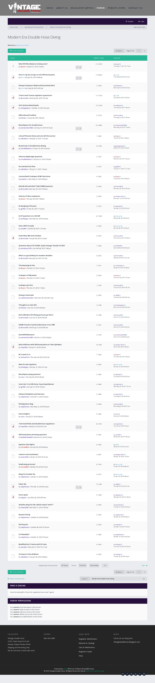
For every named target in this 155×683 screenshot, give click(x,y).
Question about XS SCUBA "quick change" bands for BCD (42, 245)
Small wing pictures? (27, 464)
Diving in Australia (26, 295)
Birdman (118, 86)
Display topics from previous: (48, 565)
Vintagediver (25, 108)
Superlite (118, 206)
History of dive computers (29, 196)
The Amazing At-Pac (27, 265)
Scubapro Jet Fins (26, 285)
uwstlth (23, 228)
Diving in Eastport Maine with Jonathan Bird (37, 85)
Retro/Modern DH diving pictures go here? (36, 315)
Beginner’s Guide (85, 651)
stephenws (25, 397)
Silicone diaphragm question (30, 156)
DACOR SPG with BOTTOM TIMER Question (36, 186)
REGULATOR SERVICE (82, 8)
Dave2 (118, 64)
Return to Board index (17, 579)
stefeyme (119, 105)
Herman (26, 45)
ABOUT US (62, 8)
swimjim (118, 374)
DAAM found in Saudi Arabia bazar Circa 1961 (37, 325)
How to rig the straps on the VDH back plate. (37, 75)
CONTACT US (135, 8)
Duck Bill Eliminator (27, 334)
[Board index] (24, 7)
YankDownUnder (27, 298)
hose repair (23, 495)
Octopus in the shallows (29, 554)
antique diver (120, 196)
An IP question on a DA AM (29, 216)
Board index (14, 27)
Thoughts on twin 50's (28, 305)
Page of (130, 51)
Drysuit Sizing (24, 514)
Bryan (23, 67)
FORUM (101, 8)
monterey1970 (26, 248)
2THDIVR (118, 246)
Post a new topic (18, 51)
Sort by (73, 565)
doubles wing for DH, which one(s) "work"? (36, 504)
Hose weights (24, 414)
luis (23, 45)
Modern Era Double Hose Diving (60, 27)
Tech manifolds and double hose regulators (37, 424)
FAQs (81, 656)
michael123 (25, 357)
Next (143, 565)
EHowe (23, 118)
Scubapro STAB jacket (28, 275)
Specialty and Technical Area (34, 27)
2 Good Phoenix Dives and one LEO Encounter (37, 136)
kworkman (119, 505)
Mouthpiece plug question (30, 374)
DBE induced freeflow (27, 115)
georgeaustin (120, 146)
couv (22, 377)
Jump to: (85, 579)
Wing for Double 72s (27, 474)
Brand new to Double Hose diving (32, 146)
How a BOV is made (26, 226)
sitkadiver (24, 138)
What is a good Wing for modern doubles (35, 255)
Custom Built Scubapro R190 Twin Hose (34, 176)
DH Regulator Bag (26, 404)
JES (116, 445)
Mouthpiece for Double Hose (30, 125)
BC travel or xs (24, 354)
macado (24, 547)
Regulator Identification (88, 639)
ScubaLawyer (120, 305)
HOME (49, 8)
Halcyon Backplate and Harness (31, 394)
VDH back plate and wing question (33, 434)
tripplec (23, 497)
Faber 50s (22, 484)
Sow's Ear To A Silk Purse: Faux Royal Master (36, 384)
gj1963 (118, 166)
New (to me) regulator (28, 364)
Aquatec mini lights (27, 444)
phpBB (65, 669)
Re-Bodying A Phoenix (27, 206)
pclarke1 (24, 179)
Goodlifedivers (26, 148)
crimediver (119, 265)
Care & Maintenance (87, 647)
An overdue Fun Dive (27, 166)
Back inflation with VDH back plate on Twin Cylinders (40, 344)
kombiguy (24, 219)
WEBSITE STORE (116, 8)
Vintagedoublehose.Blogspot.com (127, 642)
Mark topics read (139, 27)
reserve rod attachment (28, 454)
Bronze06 (24, 98)
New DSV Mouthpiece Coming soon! (33, 64)
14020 (117, 295)
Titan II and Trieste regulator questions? (35, 95)
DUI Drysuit (23, 524)
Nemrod (18, 45)
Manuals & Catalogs (87, 643)
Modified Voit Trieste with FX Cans (33, 544)
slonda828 (24, 447)
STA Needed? (24, 534)
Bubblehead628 (26, 437)
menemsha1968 (27, 128)
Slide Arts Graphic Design (95, 671)
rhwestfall (24, 457)
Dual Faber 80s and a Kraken (30, 236)
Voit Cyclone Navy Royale (29, 105)
